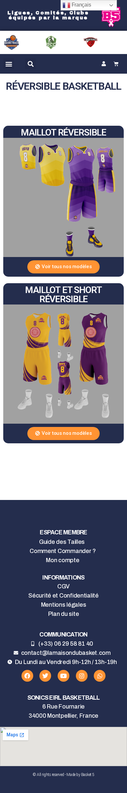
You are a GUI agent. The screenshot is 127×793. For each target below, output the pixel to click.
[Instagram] (82, 676)
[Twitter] (45, 676)
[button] (8, 63)
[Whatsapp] (100, 676)
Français (80, 5)
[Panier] (116, 63)
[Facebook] (27, 676)
